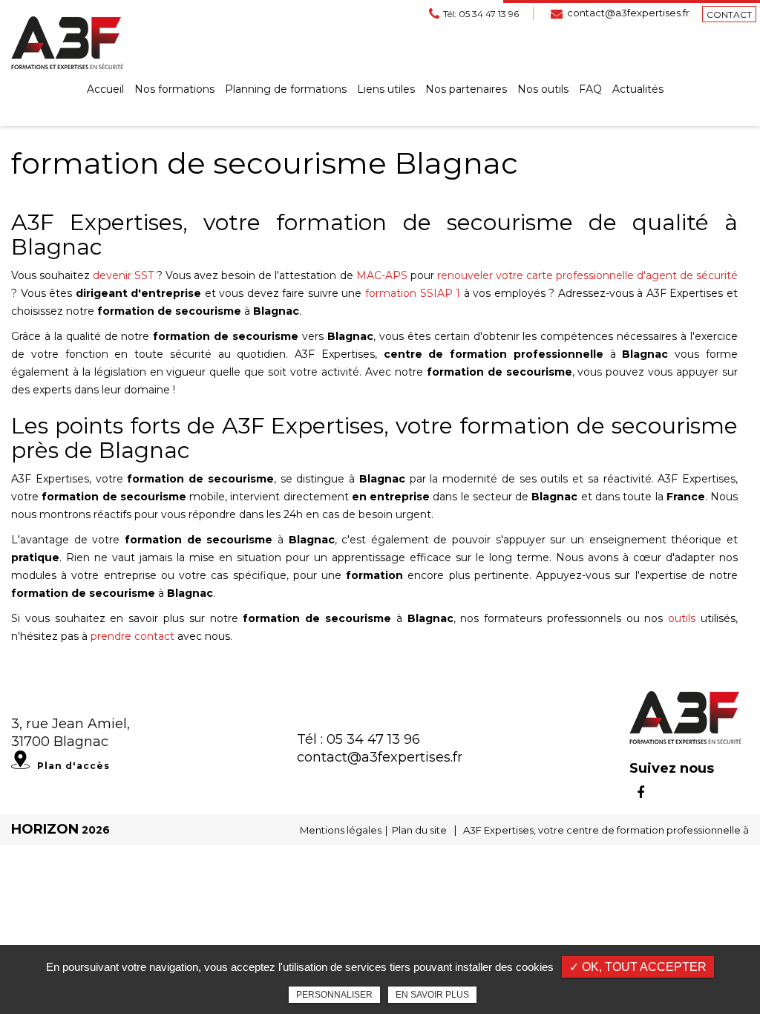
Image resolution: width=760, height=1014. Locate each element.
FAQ (590, 89)
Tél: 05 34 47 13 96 (481, 13)
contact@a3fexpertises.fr (628, 13)
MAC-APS (381, 275)
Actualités (638, 89)
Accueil (105, 89)
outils (681, 618)
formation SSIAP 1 (412, 293)
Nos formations (174, 89)
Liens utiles (386, 89)
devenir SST (123, 275)
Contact (729, 14)
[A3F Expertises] (67, 42)
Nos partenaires (466, 89)
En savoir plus (432, 995)
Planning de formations (286, 89)
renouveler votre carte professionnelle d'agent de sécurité (587, 275)
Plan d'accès (73, 765)
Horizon (45, 829)
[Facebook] (640, 793)
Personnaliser (334, 995)
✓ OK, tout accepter (638, 967)
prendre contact (132, 636)
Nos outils (543, 89)
